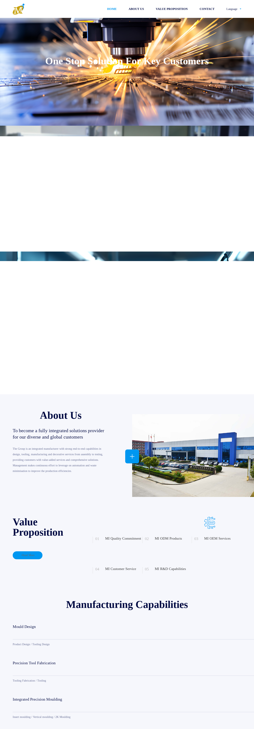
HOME (112, 9)
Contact (207, 9)
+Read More (28, 555)
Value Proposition (172, 9)
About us (136, 9)
